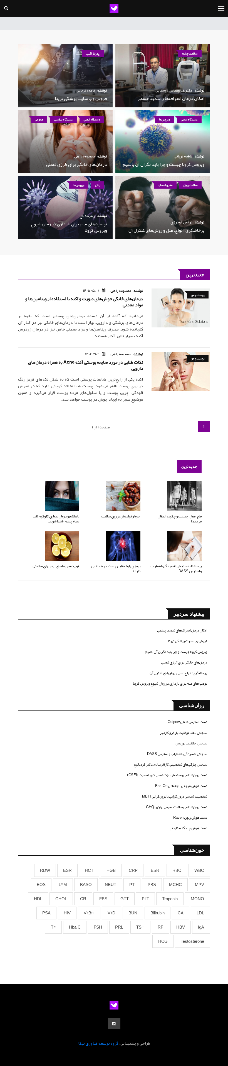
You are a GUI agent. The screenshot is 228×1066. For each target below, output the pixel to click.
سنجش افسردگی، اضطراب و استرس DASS (177, 753)
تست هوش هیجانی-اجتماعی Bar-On (181, 785)
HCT (89, 870)
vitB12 (89, 913)
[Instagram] (114, 1023)
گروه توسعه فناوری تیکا (98, 1043)
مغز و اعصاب (165, 185)
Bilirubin (157, 913)
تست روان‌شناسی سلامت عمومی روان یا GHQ (176, 807)
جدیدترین (189, 466)
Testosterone (192, 941)
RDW (45, 870)
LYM (63, 884)
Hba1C (75, 927)
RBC (176, 870)
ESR (155, 870)
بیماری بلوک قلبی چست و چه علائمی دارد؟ (115, 568)
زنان (97, 185)
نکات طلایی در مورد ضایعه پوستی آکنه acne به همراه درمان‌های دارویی (85, 365)
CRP (133, 870)
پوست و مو (197, 295)
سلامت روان (190, 185)
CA (181, 913)
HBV (180, 927)
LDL (200, 913)
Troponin (170, 899)
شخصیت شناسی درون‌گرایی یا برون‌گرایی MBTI (174, 796)
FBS (103, 899)
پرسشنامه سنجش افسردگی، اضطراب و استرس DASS (176, 568)
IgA (201, 927)
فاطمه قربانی (85, 90)
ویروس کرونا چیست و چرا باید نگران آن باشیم (163, 164)
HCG (163, 941)
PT (132, 884)
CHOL (61, 899)
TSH (140, 927)
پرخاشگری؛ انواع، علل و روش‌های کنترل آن (166, 230)
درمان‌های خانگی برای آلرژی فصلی (76, 164)
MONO (197, 899)
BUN (132, 913)
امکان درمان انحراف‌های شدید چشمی (171, 98)
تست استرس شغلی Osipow (187, 722)
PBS (152, 884)
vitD (111, 913)
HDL (38, 899)
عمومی (39, 119)
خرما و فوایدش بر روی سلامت (120, 516)
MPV (199, 884)
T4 (53, 927)
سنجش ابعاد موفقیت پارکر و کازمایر (183, 732)
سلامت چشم (189, 53)
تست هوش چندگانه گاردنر (188, 828)
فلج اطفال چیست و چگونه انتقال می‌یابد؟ (180, 519)
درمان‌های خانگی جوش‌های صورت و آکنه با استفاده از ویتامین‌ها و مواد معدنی (84, 301)
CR (83, 899)
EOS (41, 884)
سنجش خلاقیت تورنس (191, 743)
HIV (67, 913)
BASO (86, 884)
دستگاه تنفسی (63, 119)
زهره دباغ (87, 215)
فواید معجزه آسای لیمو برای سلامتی (56, 566)
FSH (98, 927)
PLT (145, 899)
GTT (124, 899)
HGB (111, 870)
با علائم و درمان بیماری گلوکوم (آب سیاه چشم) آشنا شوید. (56, 519)
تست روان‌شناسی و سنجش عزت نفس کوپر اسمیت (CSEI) (167, 775)
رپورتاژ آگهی (93, 53)
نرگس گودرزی (181, 222)
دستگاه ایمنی (189, 119)
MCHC (175, 884)
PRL (119, 927)
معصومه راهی (84, 156)
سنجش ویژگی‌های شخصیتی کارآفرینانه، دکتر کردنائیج (170, 764)
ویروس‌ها (164, 119)
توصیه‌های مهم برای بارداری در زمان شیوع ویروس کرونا (69, 227)
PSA (46, 913)
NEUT (110, 884)
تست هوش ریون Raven (190, 817)
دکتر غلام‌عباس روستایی (173, 90)
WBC (199, 870)
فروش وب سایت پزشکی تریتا (81, 98)
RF (160, 927)
